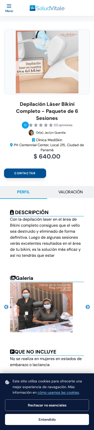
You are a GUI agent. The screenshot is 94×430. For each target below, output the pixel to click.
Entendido (47, 419)
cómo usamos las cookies (58, 392)
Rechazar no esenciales (47, 405)
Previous (6, 307)
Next (87, 307)
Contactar (25, 173)
